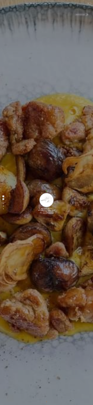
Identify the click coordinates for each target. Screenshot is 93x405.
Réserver (32, 3)
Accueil (27, 3)
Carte (45, 3)
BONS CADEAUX (52, 3)
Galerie (37, 3)
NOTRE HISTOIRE (60, 3)
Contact (67, 3)
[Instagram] (3, 199)
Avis (42, 3)
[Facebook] (3, 196)
